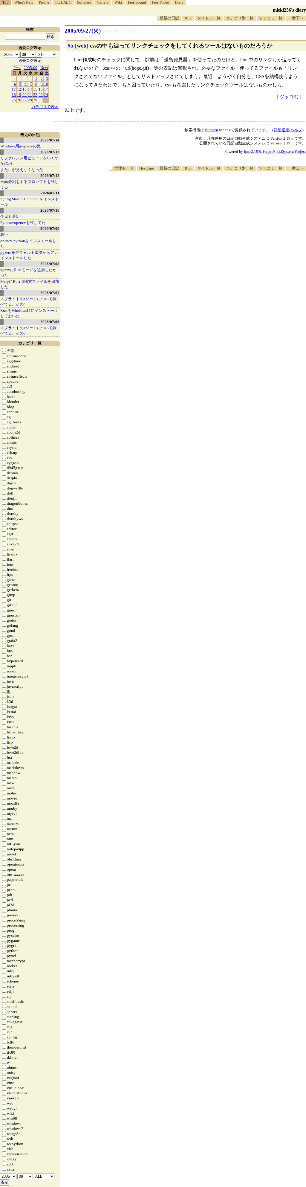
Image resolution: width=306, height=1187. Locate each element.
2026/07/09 (49, 228)
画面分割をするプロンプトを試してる (29, 184)
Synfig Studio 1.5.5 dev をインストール (29, 202)
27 (24, 100)
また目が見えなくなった (21, 169)
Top (5, 2)
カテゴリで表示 (45, 106)
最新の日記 (169, 18)
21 (30, 94)
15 (35, 89)
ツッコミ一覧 (270, 18)
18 (14, 94)
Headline (146, 168)
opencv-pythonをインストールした (28, 243)
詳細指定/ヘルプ (288, 130)
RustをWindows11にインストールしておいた (29, 313)
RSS (188, 18)
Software (84, 2)
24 (46, 94)
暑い (4, 234)
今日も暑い (10, 216)
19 (19, 94)
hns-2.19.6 (252, 151)
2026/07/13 (49, 152)
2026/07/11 (50, 193)
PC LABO (63, 2)
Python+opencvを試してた (22, 222)
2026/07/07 (49, 293)
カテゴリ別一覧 (239, 18)
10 (46, 84)
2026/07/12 (49, 175)
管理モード (124, 168)
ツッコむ (289, 96)
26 (19, 100)
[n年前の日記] (119, 31)
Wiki (118, 2)
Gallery (103, 2)
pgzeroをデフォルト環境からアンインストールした (29, 255)
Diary (179, 2)
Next (44, 67)
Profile (44, 2)
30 (41, 100)
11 (14, 89)
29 (35, 100)
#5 (71, 45)
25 (14, 100)
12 (19, 89)
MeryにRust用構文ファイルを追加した (29, 284)
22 (35, 94)
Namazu (211, 130)
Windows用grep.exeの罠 (20, 146)
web (82, 45)
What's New (23, 2)
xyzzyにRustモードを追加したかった (28, 272)
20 (24, 94)
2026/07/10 (49, 210)
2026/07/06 (49, 322)
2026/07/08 (49, 264)
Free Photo (160, 2)
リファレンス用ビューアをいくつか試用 (29, 161)
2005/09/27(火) (83, 31)
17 (46, 89)
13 (24, 89)
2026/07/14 (49, 140)
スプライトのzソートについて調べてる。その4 (28, 301)
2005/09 (30, 67)
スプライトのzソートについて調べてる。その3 (28, 330)
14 (30, 89)
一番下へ (296, 18)
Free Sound (137, 2)
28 (30, 100)
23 (41, 94)
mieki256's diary (289, 10)
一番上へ (296, 168)
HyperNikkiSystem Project (284, 151)
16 (41, 89)
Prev (17, 67)
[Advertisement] (197, 189)
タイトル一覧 (209, 18)
